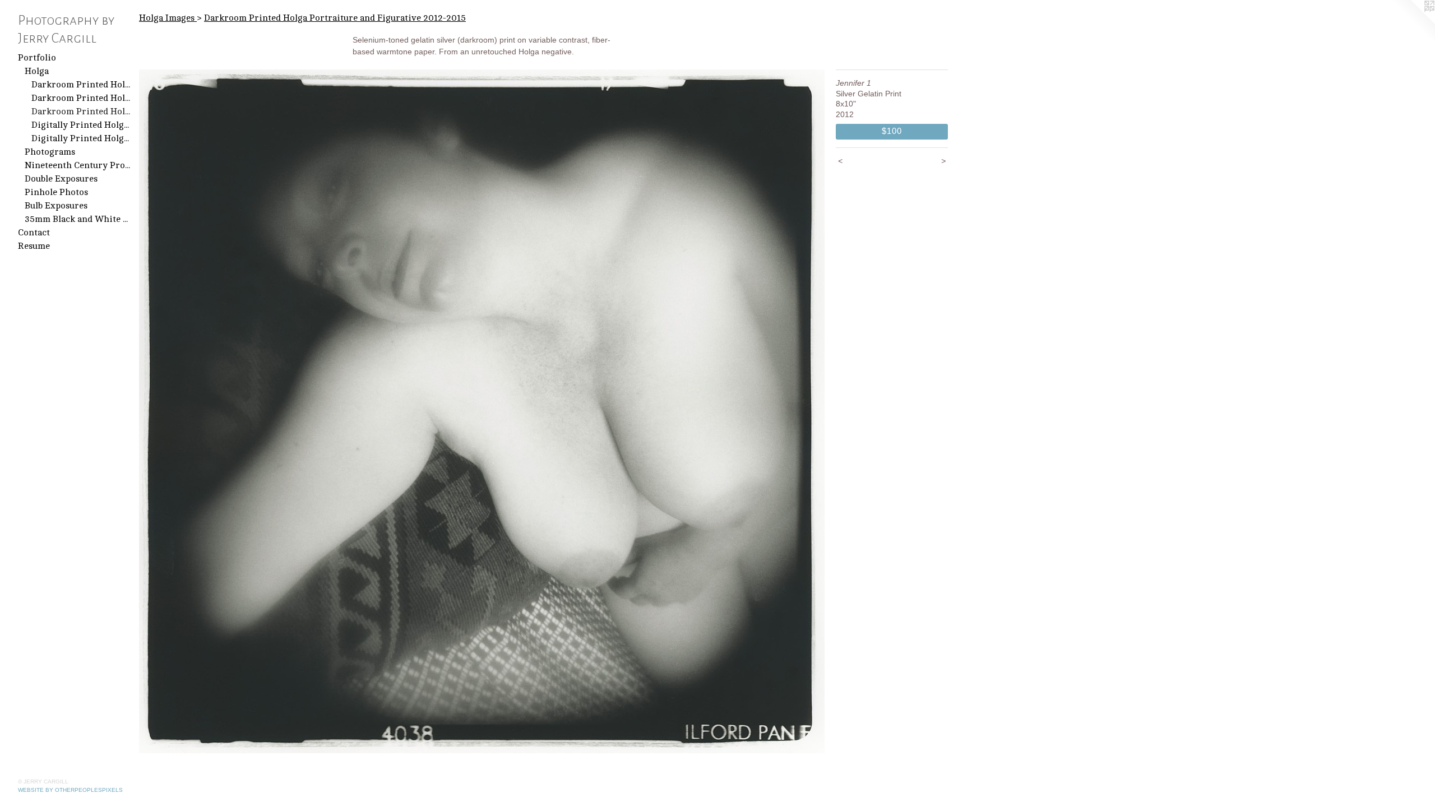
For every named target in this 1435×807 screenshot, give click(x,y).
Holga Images (168, 18)
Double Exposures (61, 179)
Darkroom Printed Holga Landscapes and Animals (80, 85)
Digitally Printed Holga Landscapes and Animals (80, 125)
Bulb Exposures (56, 206)
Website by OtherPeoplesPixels (70, 790)
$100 (891, 131)
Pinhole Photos (56, 192)
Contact (34, 233)
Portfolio (37, 58)
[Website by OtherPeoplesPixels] (1412, 22)
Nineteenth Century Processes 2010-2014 (77, 165)
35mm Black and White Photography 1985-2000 (77, 219)
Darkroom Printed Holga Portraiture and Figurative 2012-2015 (80, 111)
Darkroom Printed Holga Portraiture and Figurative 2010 (80, 98)
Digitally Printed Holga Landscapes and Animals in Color (80, 138)
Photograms (50, 152)
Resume (34, 246)
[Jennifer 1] (482, 411)
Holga (37, 71)
